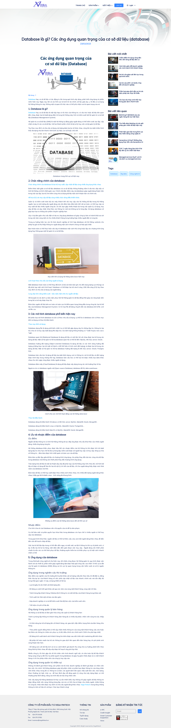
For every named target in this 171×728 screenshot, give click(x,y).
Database (113, 174)
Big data (124, 174)
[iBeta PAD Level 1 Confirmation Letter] (122, 717)
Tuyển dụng (84, 716)
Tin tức (82, 713)
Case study (84, 719)
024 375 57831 (37, 717)
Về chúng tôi (84, 710)
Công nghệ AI (135, 174)
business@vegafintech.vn (40, 720)
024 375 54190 (37, 714)
